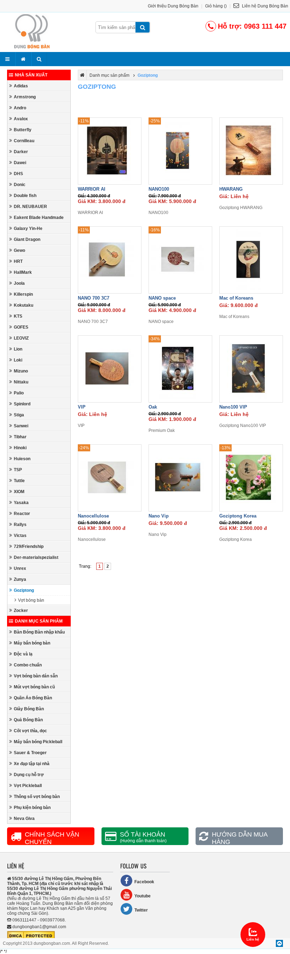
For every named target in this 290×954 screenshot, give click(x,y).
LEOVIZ (21, 338)
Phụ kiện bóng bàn (32, 807)
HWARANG (231, 189)
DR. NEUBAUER (30, 206)
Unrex (20, 568)
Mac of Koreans (236, 298)
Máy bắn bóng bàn (32, 643)
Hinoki (20, 447)
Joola (19, 283)
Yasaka (21, 502)
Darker (21, 151)
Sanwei (21, 425)
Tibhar (20, 436)
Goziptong (24, 590)
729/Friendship (29, 546)
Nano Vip (159, 516)
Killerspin (23, 294)
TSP (18, 469)
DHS (18, 173)
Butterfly (22, 129)
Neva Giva (24, 818)
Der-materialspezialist (36, 557)
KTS (18, 316)
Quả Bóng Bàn (28, 719)
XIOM (19, 491)
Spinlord (22, 403)
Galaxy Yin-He (28, 228)
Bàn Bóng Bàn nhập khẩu (39, 632)
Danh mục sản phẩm (39, 621)
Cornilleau (24, 140)
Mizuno (21, 371)
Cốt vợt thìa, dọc (30, 730)
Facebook (144, 881)
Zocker (21, 610)
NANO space (162, 298)
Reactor (22, 513)
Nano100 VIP (233, 407)
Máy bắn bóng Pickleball (38, 741)
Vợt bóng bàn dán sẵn (36, 675)
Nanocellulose (93, 516)
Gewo (19, 250)
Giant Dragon (27, 239)
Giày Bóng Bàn (29, 708)
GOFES (21, 327)
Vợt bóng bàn (31, 600)
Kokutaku (23, 305)
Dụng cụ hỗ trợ (29, 774)
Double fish (25, 195)
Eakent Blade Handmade (39, 217)
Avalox (21, 118)
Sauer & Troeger (30, 752)
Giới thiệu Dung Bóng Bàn (173, 6)
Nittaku (21, 382)
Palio (19, 393)
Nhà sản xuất (31, 75)
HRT (18, 261)
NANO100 (159, 189)
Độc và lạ (23, 654)
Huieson (22, 458)
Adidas (21, 85)
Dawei (20, 162)
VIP (82, 407)
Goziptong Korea (237, 516)
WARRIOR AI (91, 189)
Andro (20, 107)
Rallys (20, 524)
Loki (18, 360)
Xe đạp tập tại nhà (32, 763)
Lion (18, 349)
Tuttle (19, 480)
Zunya (20, 579)
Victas (20, 535)
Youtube (142, 896)
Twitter (141, 910)
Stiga (19, 414)
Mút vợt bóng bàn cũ (34, 686)
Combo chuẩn (28, 665)
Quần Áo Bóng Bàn (33, 697)
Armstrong (25, 96)
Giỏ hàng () (216, 6)
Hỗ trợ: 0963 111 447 (252, 26)
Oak (153, 407)
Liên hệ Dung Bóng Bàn (264, 6)
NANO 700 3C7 (93, 298)
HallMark (23, 272)
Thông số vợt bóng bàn (37, 796)
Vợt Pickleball (28, 785)
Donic (19, 184)
